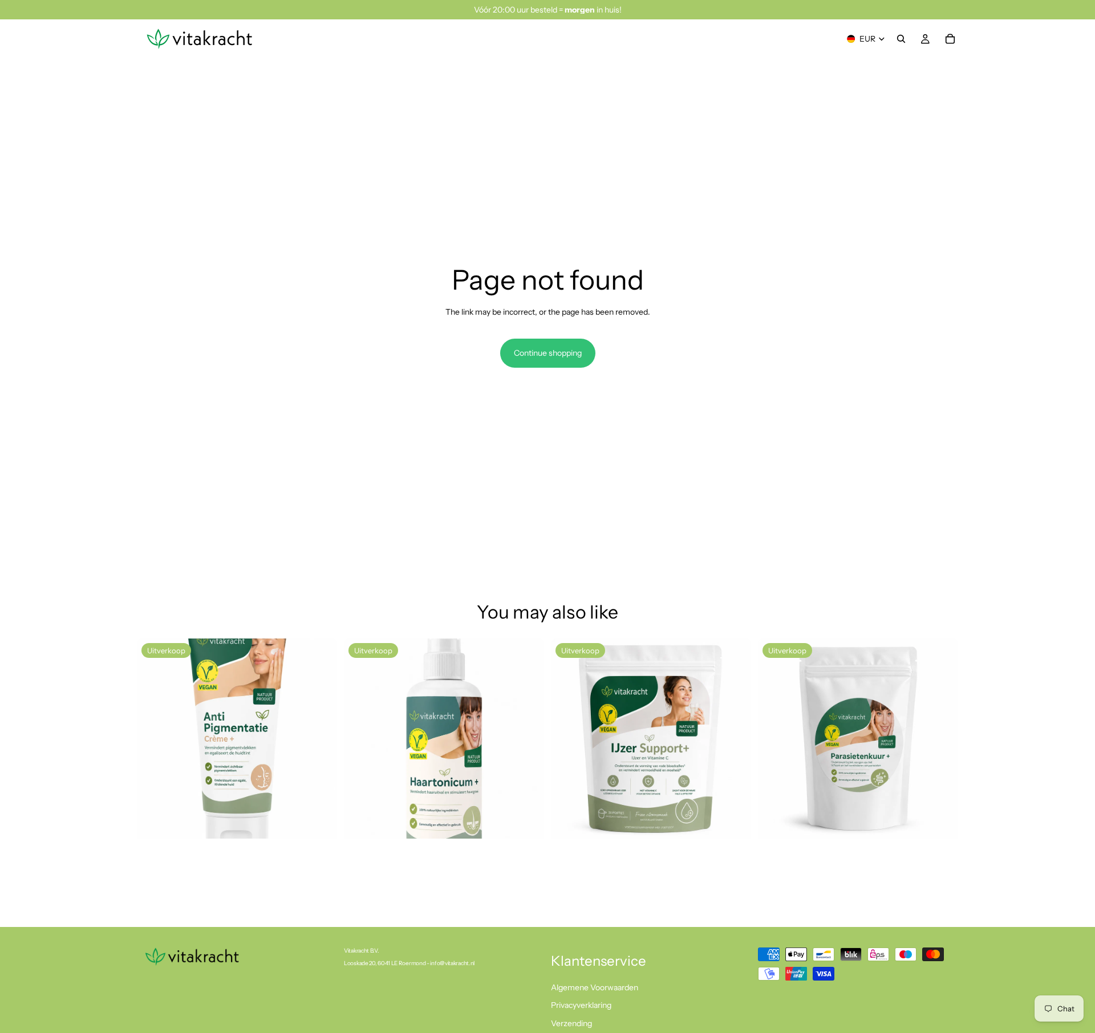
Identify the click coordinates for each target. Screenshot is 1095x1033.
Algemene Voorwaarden (594, 987)
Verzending (571, 1023)
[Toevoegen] (319, 821)
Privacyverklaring (581, 1005)
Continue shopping (548, 353)
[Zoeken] (901, 38)
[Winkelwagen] (950, 38)
